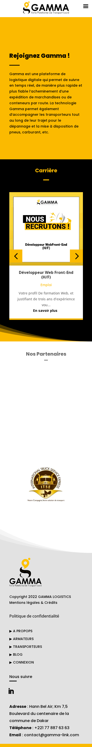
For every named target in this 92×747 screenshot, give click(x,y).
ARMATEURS (21, 638)
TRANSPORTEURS (25, 646)
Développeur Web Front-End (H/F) (46, 275)
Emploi (46, 284)
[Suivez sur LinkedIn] (11, 691)
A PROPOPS (20, 631)
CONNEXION (21, 662)
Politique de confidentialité (34, 616)
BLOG (16, 654)
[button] (15, 256)
